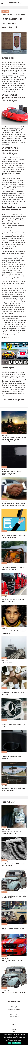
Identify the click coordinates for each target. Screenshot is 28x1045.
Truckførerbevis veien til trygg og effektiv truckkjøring (12, 600)
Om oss (14, 1031)
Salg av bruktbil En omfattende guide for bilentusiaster (13, 896)
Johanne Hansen (20, 14)
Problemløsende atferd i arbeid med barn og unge (13, 632)
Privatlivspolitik (16, 1042)
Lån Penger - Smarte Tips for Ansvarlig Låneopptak (11, 832)
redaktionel (5, 11)
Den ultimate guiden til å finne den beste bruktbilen (12, 864)
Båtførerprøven (6, 663)
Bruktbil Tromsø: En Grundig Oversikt (13, 992)
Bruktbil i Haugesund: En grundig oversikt (12, 961)
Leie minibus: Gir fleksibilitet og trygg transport (13, 725)
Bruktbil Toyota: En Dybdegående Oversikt (12, 929)
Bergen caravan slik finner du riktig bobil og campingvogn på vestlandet (13, 505)
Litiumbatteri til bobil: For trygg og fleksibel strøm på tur (12, 568)
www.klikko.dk (15, 1016)
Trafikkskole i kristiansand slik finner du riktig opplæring (13, 789)
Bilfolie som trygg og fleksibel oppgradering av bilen (11, 473)
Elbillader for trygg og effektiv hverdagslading (11, 757)
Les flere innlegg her (14, 399)
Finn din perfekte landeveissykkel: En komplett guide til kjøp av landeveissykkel (13, 440)
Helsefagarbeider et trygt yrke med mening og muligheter (13, 536)
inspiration (4, 433)
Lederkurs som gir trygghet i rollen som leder (12, 694)
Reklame (14, 1029)
